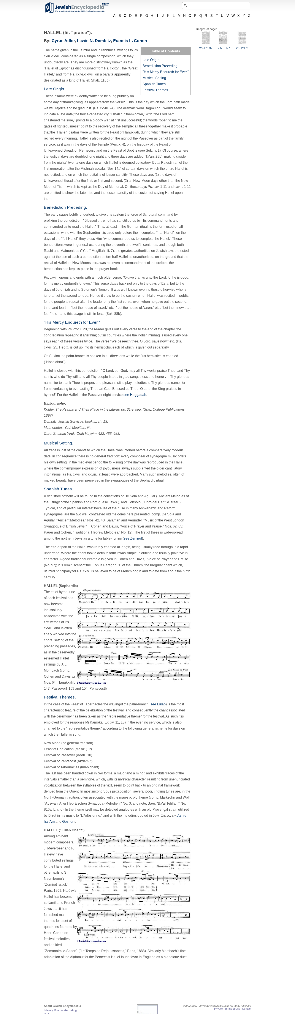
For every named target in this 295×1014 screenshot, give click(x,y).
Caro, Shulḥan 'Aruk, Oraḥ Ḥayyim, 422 (74, 433)
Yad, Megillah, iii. (77, 427)
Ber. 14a (114, 168)
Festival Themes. (156, 90)
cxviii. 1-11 (182, 186)
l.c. (74, 676)
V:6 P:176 (205, 48)
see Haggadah (135, 395)
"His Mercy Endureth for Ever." (166, 72)
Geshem (68, 821)
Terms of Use (232, 1008)
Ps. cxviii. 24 (103, 108)
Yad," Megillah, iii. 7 (97, 251)
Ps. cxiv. (83, 571)
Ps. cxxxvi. (112, 68)
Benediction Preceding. (160, 66)
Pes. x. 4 (117, 144)
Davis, (67, 676)
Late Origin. (151, 60)
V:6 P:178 (242, 48)
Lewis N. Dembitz (94, 40)
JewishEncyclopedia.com (77, 7)
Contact (246, 1008)
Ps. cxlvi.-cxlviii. (82, 74)
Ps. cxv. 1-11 (157, 186)
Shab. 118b (99, 80)
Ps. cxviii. (51, 277)
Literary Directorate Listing (60, 1010)
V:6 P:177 (223, 48)
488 (109, 433)
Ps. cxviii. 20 (77, 329)
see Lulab (158, 704)
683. (116, 433)
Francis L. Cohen (130, 40)
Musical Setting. (155, 78)
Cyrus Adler (63, 40)
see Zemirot (133, 538)
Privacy (218, 1008)
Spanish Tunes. (155, 84)
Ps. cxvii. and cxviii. (82, 474)
